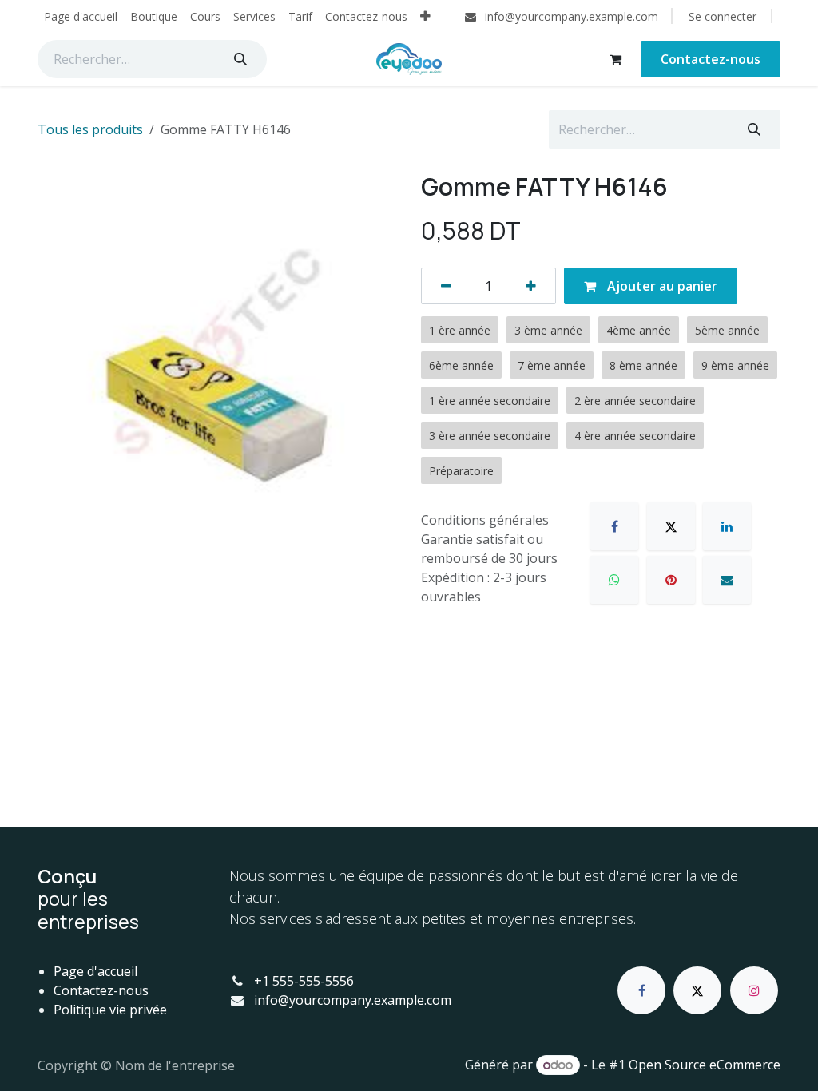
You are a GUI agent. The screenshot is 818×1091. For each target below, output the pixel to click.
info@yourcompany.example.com (352, 1000)
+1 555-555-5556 (304, 981)
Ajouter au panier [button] (660, 286)
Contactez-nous (710, 59)
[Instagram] (754, 990)
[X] (671, 526)
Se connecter (722, 16)
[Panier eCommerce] (615, 59)
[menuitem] (81, 16)
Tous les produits (90, 129)
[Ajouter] (531, 286)
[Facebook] (614, 526)
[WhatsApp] (614, 580)
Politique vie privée (110, 1009)
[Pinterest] (671, 580)
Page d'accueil (95, 971)
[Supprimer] (446, 286)
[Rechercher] (240, 59)
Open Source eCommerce (704, 1064)
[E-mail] (727, 580)
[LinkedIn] (727, 526)
